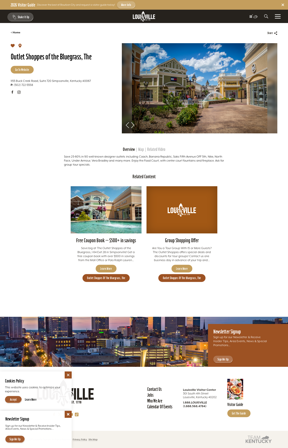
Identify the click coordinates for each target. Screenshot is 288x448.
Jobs (150, 395)
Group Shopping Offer (182, 240)
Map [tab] (141, 149)
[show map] (20, 45)
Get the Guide (239, 413)
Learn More (106, 268)
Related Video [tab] (156, 149)
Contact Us (154, 389)
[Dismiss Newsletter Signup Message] (68, 414)
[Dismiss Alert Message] (282, 4)
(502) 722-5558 (22, 85)
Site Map (93, 439)
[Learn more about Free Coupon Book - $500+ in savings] (106, 209)
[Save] (13, 45)
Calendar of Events (159, 406)
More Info (126, 5)
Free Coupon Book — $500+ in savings (106, 240)
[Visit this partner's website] (258, 439)
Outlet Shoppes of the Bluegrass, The (106, 278)
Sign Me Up (223, 359)
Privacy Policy (80, 439)
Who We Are (154, 400)
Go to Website (22, 70)
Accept (13, 399)
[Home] (144, 16)
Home (15, 32)
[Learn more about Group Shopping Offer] (181, 209)
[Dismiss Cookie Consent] (68, 374)
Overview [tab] (129, 149)
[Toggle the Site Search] (266, 16)
